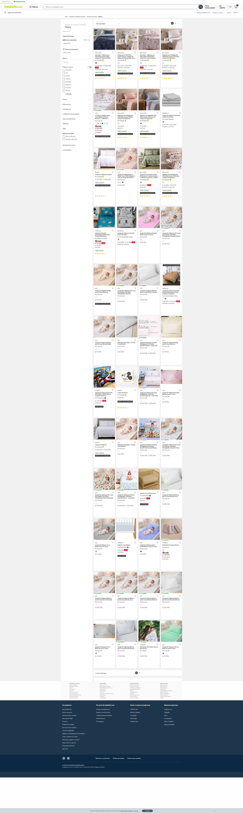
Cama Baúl (102, 696)
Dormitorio (102, 692)
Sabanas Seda (163, 689)
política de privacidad (126, 811)
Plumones (132, 693)
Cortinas (71, 690)
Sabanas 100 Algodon (164, 693)
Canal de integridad (68, 730)
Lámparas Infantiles (73, 697)
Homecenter (168, 718)
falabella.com (168, 709)
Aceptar (147, 811)
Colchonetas (72, 689)
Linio (165, 715)
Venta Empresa (100, 718)
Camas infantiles (133, 696)
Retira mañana (67, 52)
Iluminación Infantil (73, 696)
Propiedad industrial (68, 746)
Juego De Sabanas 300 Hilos (166, 690)
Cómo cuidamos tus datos (69, 736)
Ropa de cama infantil (92, 16)
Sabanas (162, 697)
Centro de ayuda (67, 712)
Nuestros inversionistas (103, 712)
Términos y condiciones (102, 758)
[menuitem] (217, 12)
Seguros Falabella (169, 724)
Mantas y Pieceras (133, 692)
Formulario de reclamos (69, 727)
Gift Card (65, 749)
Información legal (67, 718)
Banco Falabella (169, 721)
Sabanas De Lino (163, 686)
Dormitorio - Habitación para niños (77, 16)
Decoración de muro (73, 693)
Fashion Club (134, 721)
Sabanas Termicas (164, 687)
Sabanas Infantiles (164, 694)
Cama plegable (103, 697)
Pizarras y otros (103, 690)
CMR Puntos (134, 709)
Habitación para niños (134, 694)
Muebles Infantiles (73, 684)
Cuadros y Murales (73, 692)
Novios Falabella (135, 712)
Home (66, 16)
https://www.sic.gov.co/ (69, 742)
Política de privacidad (133, 758)
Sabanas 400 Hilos (164, 692)
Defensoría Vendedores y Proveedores (73, 733)
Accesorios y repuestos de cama (106, 693)
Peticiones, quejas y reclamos (70, 739)
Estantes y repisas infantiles (75, 694)
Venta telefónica (67, 709)
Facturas (64, 721)
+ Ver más (68, 94)
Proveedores (100, 721)
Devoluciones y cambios (69, 715)
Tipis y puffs (102, 689)
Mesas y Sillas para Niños (105, 686)
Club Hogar (133, 718)
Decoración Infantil (134, 697)
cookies (136, 811)
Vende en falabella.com (103, 709)
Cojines (71, 687)
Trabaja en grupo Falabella (104, 715)
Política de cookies (118, 758)
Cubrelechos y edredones (135, 687)
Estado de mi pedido (68, 724)
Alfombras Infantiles (73, 686)
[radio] (95, 78)
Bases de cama (103, 694)
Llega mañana (67, 43)
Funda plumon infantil (135, 689)
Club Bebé (133, 715)
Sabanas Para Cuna (164, 684)
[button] (123, 7)
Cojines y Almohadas (134, 686)
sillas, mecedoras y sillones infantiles (106, 687)
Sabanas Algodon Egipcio (165, 696)
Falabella (167, 712)
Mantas (131, 690)
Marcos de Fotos (103, 684)
